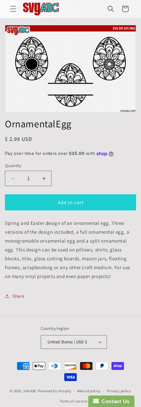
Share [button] (18, 296)
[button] (13, 9)
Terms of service (73, 401)
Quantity (13, 165)
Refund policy (89, 391)
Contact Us (114, 401)
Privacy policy (119, 391)
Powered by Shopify (54, 391)
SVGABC (30, 391)
